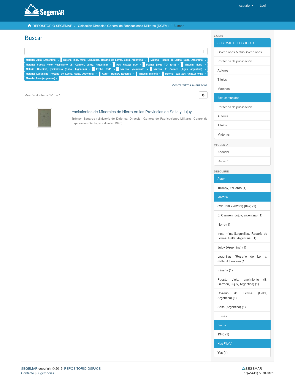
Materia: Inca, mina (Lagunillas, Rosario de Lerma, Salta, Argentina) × (104, 59)
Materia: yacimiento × (134, 69)
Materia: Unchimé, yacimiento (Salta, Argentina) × (58, 69)
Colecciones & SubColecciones (239, 52)
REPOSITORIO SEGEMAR (52, 25)
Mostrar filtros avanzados (189, 85)
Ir (204, 51)
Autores (222, 70)
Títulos (222, 79)
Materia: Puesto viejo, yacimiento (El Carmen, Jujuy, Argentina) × (68, 64)
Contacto (27, 373)
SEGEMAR (29, 368)
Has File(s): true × (128, 64)
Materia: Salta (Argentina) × (41, 78)
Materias (223, 88)
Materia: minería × (149, 73)
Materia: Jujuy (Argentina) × (42, 59)
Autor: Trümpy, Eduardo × (118, 73)
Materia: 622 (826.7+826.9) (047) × (185, 73)
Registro (223, 161)
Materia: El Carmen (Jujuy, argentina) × (180, 69)
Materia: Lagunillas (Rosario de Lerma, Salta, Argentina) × (61, 73)
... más (222, 316)
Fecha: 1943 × (105, 69)
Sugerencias (45, 373)
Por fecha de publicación (234, 61)
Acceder (223, 151)
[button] (246, 5)
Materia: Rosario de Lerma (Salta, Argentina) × (178, 59)
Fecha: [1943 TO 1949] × (162, 64)
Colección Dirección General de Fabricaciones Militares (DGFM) (123, 25)
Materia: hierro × (195, 64)
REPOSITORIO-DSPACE (82, 368)
